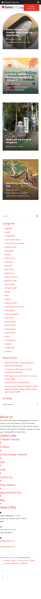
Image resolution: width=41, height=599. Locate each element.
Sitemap (24, 563)
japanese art (15, 193)
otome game (10, 310)
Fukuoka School (10, 247)
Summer (9, 90)
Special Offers (10, 325)
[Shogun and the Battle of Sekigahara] (20, 126)
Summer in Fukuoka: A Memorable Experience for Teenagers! (19, 77)
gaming (7, 254)
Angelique (8, 228)
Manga (7, 292)
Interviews (9, 262)
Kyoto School (10, 284)
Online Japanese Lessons (14, 306)
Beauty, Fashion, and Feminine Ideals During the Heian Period (19, 32)
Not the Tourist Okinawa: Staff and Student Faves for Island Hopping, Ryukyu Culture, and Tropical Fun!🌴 (21, 389)
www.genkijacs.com (7, 546)
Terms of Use (22, 560)
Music (7, 295)
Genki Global (13, 558)
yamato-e (26, 196)
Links (3, 469)
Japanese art (10, 273)
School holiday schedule (13, 454)
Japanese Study (11, 280)
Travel (7, 336)
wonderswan (10, 347)
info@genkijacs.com (7, 541)
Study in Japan (10, 329)
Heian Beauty (11, 42)
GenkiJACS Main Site (11, 2)
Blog (2, 500)
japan (15, 87)
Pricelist (4, 447)
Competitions (10, 236)
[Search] (38, 2)
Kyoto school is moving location (17, 382)
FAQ (2, 462)
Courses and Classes (13, 239)
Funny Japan (9, 251)
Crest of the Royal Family (14, 243)
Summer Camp (18, 90)
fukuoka (9, 87)
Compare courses (10, 439)
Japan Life (8, 265)
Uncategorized (10, 340)
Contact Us (6, 477)
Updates (8, 344)
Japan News (9, 269)
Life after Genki (11, 288)
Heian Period (21, 42)
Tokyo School (10, 332)
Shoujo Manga (10, 321)
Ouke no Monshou (12, 314)
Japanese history (11, 277)
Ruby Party (9, 318)
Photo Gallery (7, 485)
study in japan (17, 196)
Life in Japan (22, 87)
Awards (8, 232)
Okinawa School (11, 303)
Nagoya (8, 299)
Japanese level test (10, 492)
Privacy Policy (9, 560)
